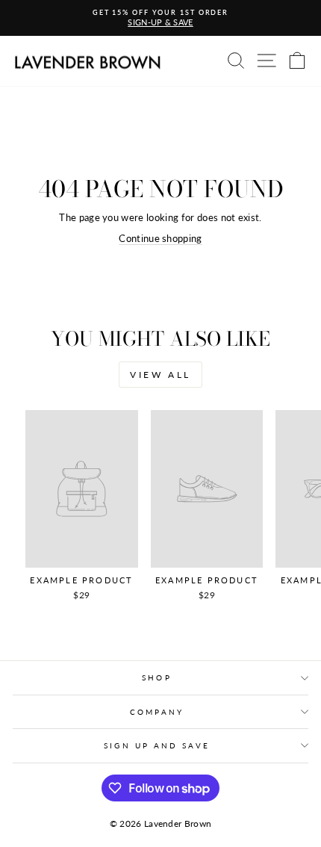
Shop (156, 677)
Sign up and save (156, 745)
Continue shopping (160, 238)
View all (160, 374)
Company (157, 711)
